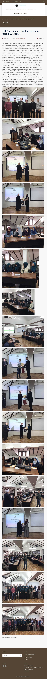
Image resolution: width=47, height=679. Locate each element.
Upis (27, 659)
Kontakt (25, 13)
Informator (28, 656)
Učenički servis (18, 13)
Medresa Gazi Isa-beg (20, 38)
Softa (33, 9)
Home (7, 9)
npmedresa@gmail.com (17, 1)
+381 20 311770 (6, 1)
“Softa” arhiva (29, 657)
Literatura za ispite (21, 9)
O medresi (12, 9)
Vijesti (29, 9)
